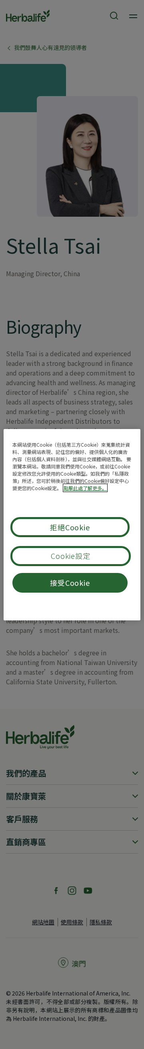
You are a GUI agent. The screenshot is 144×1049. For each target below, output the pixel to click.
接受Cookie (70, 582)
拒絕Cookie (70, 527)
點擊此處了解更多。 (85, 487)
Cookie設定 (70, 555)
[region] (72, 524)
